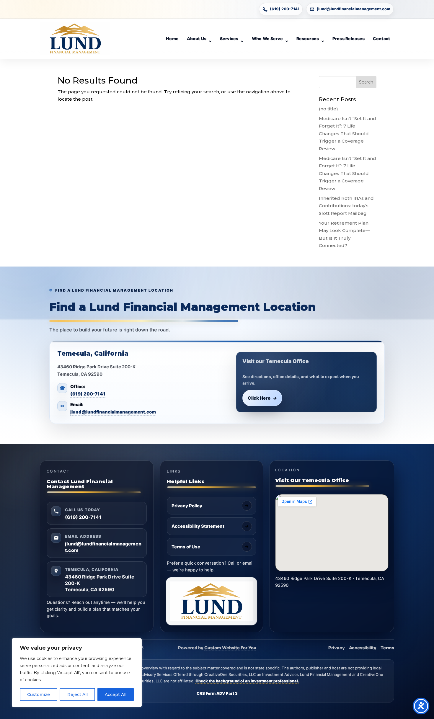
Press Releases (348, 38)
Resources (307, 38)
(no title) (328, 109)
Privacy (336, 648)
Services (229, 38)
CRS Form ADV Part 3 (217, 693)
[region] (77, 672)
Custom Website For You (230, 648)
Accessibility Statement (198, 526)
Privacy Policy (187, 506)
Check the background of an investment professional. (247, 681)
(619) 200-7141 (284, 8)
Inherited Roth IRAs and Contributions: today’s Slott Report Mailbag (346, 205)
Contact (381, 38)
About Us (196, 38)
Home (172, 38)
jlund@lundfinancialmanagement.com (353, 8)
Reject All (77, 694)
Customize (38, 694)
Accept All (115, 694)
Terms (387, 648)
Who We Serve (267, 38)
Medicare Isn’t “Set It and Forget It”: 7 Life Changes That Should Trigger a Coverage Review (347, 133)
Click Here (262, 398)
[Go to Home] (75, 38)
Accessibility (362, 648)
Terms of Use (186, 547)
